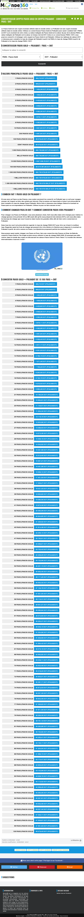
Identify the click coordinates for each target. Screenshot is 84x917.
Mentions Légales (20, 915)
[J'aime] (72, 19)
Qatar (36, 4)
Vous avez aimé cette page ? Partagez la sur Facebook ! (42, 860)
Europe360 (34, 1)
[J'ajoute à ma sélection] (75, 19)
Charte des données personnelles (51, 915)
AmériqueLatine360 (45, 1)
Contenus (44, 8)
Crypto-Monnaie (32, 850)
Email (70, 867)
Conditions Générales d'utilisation (33, 915)
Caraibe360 (26, 1)
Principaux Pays (35, 8)
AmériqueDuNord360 (58, 1)
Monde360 (5, 1)
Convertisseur (20, 850)
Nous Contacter (64, 915)
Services (52, 8)
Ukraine (31, 4)
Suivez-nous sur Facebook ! (64, 893)
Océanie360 (69, 1)
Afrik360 (12, 1)
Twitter (15, 867)
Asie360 (19, 1)
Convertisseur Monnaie (60, 850)
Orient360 (77, 1)
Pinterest (42, 867)
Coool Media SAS (31, 914)
